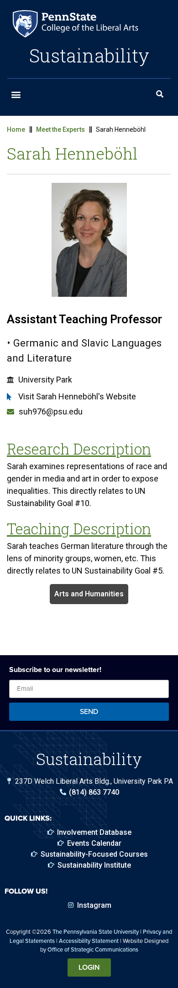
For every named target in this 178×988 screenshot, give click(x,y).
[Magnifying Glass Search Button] (160, 94)
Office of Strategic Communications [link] (92, 949)
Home (16, 129)
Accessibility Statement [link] (89, 940)
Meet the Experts (60, 129)
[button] (15, 94)
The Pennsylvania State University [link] (95, 931)
